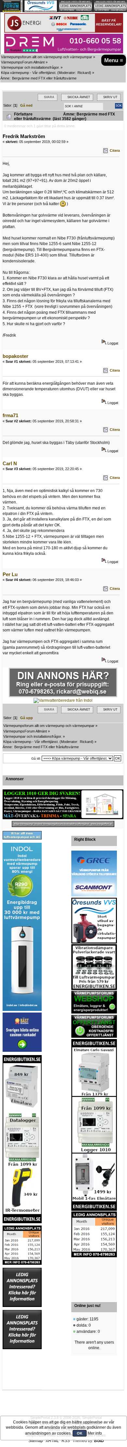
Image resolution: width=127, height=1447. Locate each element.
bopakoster (15, 356)
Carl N (10, 463)
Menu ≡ (113, 60)
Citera (115, 150)
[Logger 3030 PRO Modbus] (63, 804)
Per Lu (10, 574)
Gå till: (36, 758)
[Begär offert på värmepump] (63, 824)
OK (79, 1433)
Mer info (95, 1433)
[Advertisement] (94, 1277)
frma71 (10, 415)
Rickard (84, 73)
